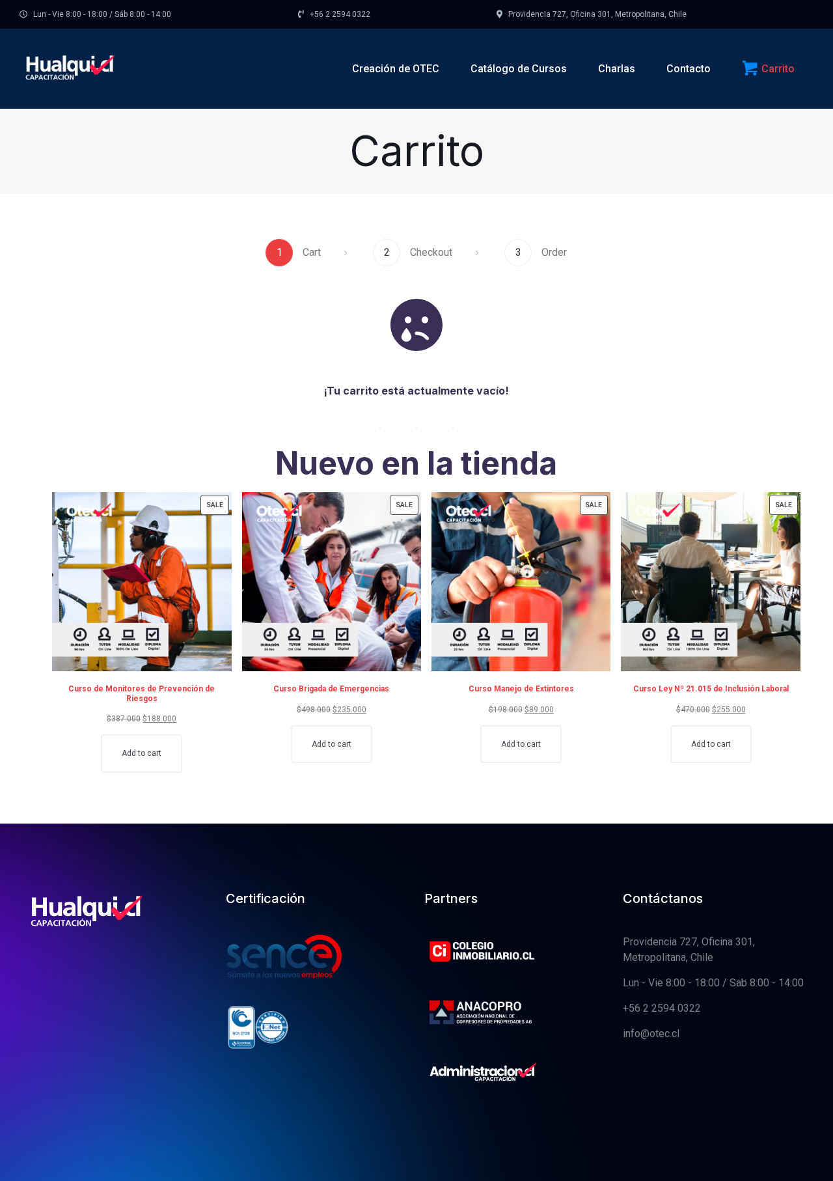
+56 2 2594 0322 (662, 1008)
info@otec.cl (651, 1033)
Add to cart (141, 753)
